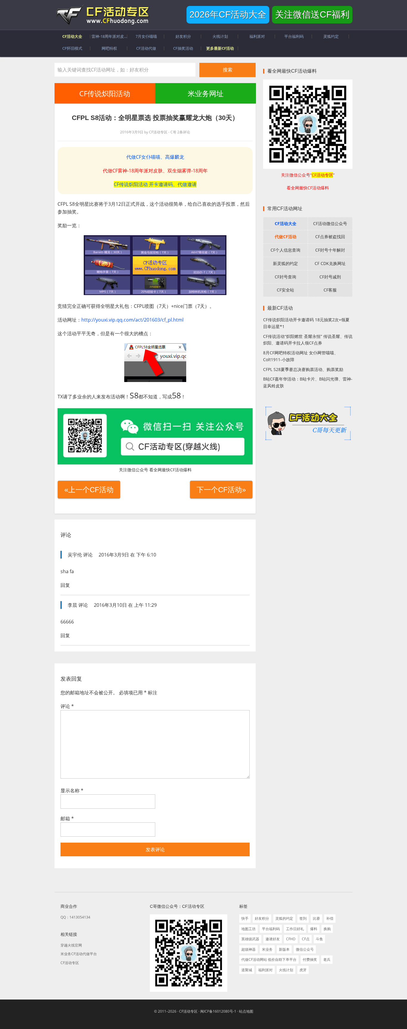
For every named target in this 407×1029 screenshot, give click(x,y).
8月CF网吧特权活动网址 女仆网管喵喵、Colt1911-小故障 (300, 356)
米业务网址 (205, 93)
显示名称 (71, 790)
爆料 (313, 928)
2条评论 (183, 132)
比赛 (316, 918)
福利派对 (265, 969)
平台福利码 (271, 928)
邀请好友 (272, 938)
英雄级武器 (250, 938)
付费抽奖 (310, 959)
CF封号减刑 (330, 277)
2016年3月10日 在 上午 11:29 (125, 605)
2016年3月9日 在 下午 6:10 (127, 554)
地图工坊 (248, 928)
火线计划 (286, 969)
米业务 (267, 949)
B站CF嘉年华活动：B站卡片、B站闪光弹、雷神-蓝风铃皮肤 (307, 382)
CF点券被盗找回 (330, 236)
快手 (244, 918)
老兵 (326, 959)
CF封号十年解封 (330, 250)
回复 (65, 585)
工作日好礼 (295, 928)
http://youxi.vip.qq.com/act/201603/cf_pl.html (132, 320)
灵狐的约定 (284, 918)
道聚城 (246, 969)
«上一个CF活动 (89, 490)
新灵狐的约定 (285, 263)
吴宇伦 (75, 554)
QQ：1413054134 (75, 917)
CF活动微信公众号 (330, 223)
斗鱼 (319, 938)
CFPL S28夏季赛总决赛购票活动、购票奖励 (303, 369)
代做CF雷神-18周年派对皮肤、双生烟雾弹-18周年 (155, 170)
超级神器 (248, 949)
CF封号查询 (285, 277)
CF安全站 (285, 290)
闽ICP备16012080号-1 (218, 1011)
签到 (303, 918)
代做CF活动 (285, 236)
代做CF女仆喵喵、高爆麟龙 (155, 157)
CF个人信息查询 (285, 250)
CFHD (291, 938)
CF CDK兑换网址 (330, 263)
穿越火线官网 (71, 945)
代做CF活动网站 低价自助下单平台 (268, 959)
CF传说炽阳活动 (104, 93)
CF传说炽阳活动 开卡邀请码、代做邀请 (155, 184)
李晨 (72, 605)
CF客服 (330, 290)
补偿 (329, 918)
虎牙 (303, 969)
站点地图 (246, 1011)
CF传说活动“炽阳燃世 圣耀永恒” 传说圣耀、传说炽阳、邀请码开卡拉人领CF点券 (307, 339)
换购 (327, 928)
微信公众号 (305, 949)
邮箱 (67, 818)
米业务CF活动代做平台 (78, 953)
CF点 (306, 938)
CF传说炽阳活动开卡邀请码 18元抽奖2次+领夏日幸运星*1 (306, 323)
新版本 (284, 949)
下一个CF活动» (221, 490)
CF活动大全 (285, 223)
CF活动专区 (102, 14)
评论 (67, 706)
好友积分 (262, 918)
